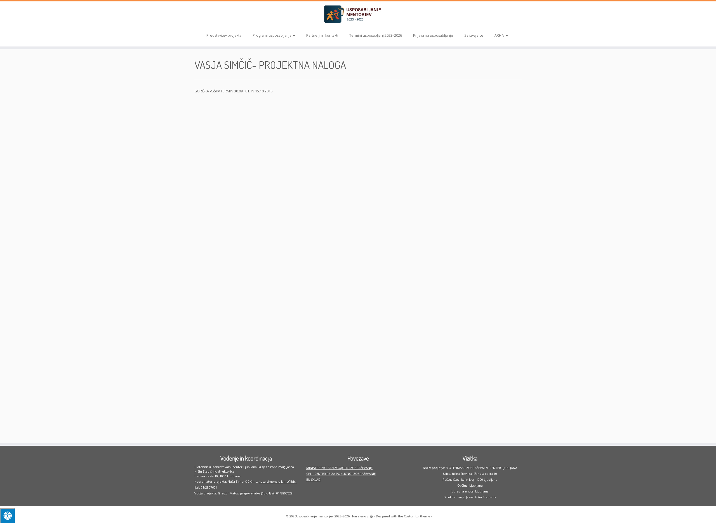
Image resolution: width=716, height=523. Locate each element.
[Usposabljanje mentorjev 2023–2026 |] (358, 14)
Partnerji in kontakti (322, 35)
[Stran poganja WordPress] (371, 515)
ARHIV (499, 35)
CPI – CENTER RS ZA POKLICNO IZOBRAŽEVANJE (341, 473)
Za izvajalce (473, 35)
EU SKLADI (313, 479)
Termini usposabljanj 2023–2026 (375, 35)
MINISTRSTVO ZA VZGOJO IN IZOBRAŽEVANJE (339, 468)
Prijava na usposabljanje (433, 35)
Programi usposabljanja (272, 35)
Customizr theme (417, 516)
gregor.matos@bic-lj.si (257, 493)
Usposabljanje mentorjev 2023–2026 (323, 516)
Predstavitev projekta (223, 35)
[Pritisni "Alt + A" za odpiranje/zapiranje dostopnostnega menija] (7, 515)
